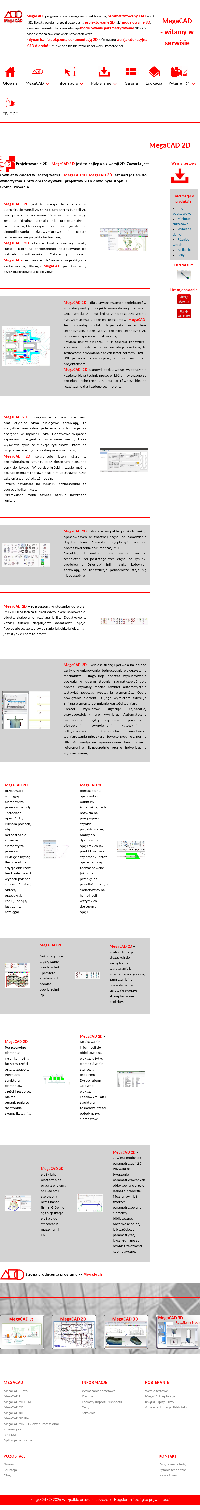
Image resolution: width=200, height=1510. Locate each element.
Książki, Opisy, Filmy (159, 1402)
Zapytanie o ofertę (172, 1464)
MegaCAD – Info (16, 1391)
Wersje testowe (156, 1391)
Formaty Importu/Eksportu (102, 1402)
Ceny (181, 255)
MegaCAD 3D (13, 1413)
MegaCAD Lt (13, 1396)
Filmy (7, 1475)
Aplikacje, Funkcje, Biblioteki (166, 1407)
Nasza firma (168, 1475)
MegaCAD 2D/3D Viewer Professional (31, 1424)
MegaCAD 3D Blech (18, 1418)
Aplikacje (184, 250)
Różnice (87, 1396)
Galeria (9, 1464)
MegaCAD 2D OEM (17, 1402)
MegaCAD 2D (13, 1407)
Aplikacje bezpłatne (18, 1440)
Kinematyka (12, 1429)
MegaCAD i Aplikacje (160, 1396)
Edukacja (10, 1470)
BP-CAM (10, 1435)
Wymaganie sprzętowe (98, 1391)
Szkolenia (88, 1413)
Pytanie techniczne (173, 1470)
